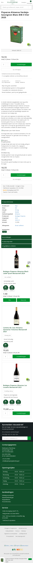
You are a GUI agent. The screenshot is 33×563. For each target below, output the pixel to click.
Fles (9, 300)
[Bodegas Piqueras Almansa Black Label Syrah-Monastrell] (16, 259)
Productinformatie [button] (7, 202)
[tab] (16, 202)
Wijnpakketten (6, 499)
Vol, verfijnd (7, 277)
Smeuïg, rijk (7, 335)
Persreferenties (6, 501)
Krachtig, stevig (8, 391)
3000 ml (17, 220)
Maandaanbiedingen (8, 497)
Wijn (16, 206)
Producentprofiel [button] (7, 241)
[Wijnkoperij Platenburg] (12, 2)
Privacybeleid (10, 536)
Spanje (17, 212)
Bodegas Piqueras (20, 216)
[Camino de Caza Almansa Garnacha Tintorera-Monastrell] (16, 316)
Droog (17, 210)
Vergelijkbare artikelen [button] (9, 246)
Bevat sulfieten (19, 225)
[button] (5, 287)
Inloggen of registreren (10, 528)
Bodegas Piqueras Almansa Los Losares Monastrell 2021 (15, 386)
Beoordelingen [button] (6, 237)
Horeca (17, 531)
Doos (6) (23, 300)
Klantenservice (23, 528)
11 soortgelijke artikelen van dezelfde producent (15, 76)
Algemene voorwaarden (10, 533)
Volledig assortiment (8, 495)
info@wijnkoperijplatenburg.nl (11, 461)
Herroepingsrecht (20, 536)
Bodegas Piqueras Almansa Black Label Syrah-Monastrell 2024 (15, 272)
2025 (16, 218)
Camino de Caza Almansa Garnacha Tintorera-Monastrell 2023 (15, 330)
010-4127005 (6, 459)
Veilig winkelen (10, 531)
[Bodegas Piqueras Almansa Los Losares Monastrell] (16, 372)
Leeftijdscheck (23, 533)
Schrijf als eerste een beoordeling (11, 74)
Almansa (17, 214)
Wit (16, 208)
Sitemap (23, 531)
